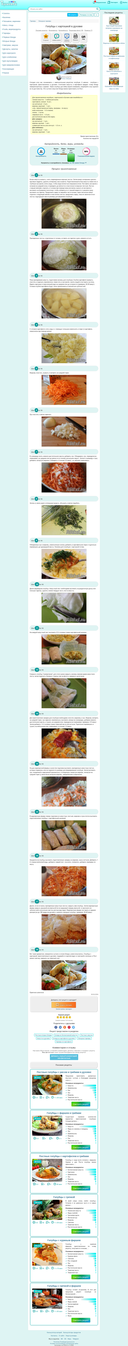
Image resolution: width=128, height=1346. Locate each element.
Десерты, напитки (10, 49)
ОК (65, 1339)
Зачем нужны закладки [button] (64, 1009)
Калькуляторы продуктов (72, 1332)
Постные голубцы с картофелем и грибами (64, 1156)
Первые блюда (9, 37)
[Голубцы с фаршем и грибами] (47, 1125)
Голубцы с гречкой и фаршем (64, 1285)
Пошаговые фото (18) (76, 30)
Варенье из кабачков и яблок (114, 43)
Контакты (54, 1336)
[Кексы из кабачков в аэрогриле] (114, 66)
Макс (69, 1339)
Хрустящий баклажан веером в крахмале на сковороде (114, 28)
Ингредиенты (53, 30)
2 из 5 (61, 1017)
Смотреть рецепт (81, 1104)
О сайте (61, 1336)
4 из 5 (67, 1017)
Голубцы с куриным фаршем (64, 1240)
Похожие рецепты (42, 30)
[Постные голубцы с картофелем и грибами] (47, 1170)
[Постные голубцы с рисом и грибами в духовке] (47, 1085)
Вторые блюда (9, 41)
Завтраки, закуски (10, 45)
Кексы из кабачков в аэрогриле (114, 72)
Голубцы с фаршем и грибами (64, 1113)
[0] (68, 39)
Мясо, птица (8, 25)
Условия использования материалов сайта (64, 1343)
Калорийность (63, 30)
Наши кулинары (71, 1336)
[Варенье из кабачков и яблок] (114, 38)
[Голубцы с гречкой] (47, 1210)
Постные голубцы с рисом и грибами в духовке (64, 1072)
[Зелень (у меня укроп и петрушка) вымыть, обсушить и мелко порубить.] (64, 520)
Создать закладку (65, 1005)
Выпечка (6, 17)
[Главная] (9, 3)
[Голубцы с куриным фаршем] (47, 1254)
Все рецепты (72, 15)
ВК (62, 1339)
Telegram (76, 1339)
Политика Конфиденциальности (64, 1342)
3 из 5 (64, 1017)
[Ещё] (96, 14)
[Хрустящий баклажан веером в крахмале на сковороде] (114, 20)
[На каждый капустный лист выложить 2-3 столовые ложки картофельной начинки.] (64, 649)
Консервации (8, 68)
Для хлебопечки (9, 57)
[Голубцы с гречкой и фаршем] (47, 1298)
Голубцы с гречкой (64, 1197)
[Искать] (97, 9)
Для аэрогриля (9, 53)
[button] (75, 40)
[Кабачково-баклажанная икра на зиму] (114, 81)
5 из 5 (70, 1017)
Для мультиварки (10, 60)
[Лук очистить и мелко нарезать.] (64, 432)
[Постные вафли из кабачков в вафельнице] (114, 51)
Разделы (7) (88, 30)
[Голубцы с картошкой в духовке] (64, 59)
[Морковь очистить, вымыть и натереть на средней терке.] (64, 390)
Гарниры (6, 33)
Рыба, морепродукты (12, 29)
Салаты (6, 13)
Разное (6, 72)
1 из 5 (58, 1017)
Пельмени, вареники (11, 21)
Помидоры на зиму (86, 15)
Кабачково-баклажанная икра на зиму (114, 87)
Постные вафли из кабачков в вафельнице (114, 57)
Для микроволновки (11, 64)
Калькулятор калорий (54, 1332)
